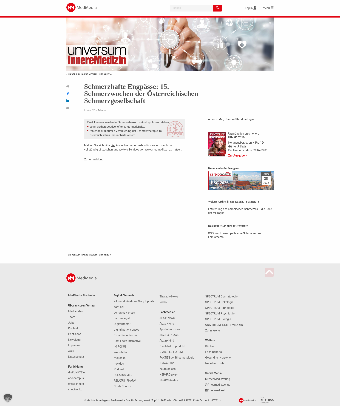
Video (163, 302)
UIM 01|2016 (105, 74)
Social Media (213, 373)
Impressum (75, 345)
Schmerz (102, 110)
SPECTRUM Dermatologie (221, 296)
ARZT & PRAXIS (169, 335)
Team (71, 317)
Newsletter (74, 339)
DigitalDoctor (122, 324)
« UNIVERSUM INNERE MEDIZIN (82, 74)
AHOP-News (167, 318)
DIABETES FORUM (171, 352)
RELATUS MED (123, 375)
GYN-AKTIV (167, 363)
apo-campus (76, 378)
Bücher (209, 346)
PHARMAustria (169, 380)
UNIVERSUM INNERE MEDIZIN (224, 324)
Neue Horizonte (214, 363)
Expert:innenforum (125, 335)
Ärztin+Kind (167, 340)
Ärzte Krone (167, 323)
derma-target (122, 318)
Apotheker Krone (170, 329)
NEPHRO (168, 374)
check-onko (75, 389)
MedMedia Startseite (81, 295)
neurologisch (168, 369)
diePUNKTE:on (77, 372)
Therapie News (169, 296)
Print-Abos (74, 334)
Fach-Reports (213, 352)
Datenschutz (76, 356)
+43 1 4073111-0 (188, 400)
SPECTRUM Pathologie (219, 308)
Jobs (71, 322)
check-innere (76, 383)
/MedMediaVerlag (219, 379)
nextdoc (119, 363)
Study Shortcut (123, 386)
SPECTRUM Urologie (218, 319)
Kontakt (73, 328)
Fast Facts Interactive (127, 341)
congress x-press (124, 312)
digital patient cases (126, 329)
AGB (71, 351)
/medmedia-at (216, 390)
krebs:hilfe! (121, 352)
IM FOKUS (120, 346)
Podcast (119, 369)
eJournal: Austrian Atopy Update (134, 301)
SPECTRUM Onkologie (219, 302)
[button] (8, 398)
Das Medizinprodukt (172, 346)
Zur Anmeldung (93, 159)
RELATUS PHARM (125, 380)
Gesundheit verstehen (218, 357)
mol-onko (120, 358)
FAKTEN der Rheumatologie (177, 357)
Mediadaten (75, 311)
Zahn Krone (212, 330)
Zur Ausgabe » (237, 155)
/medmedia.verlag (219, 384)
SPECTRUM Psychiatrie (219, 313)
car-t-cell (119, 307)
